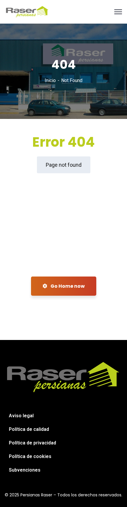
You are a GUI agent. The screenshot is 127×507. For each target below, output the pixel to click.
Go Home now (67, 286)
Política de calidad (29, 429)
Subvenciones (24, 470)
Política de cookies (30, 456)
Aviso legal (21, 415)
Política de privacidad (32, 443)
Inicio (50, 80)
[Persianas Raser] (27, 11)
